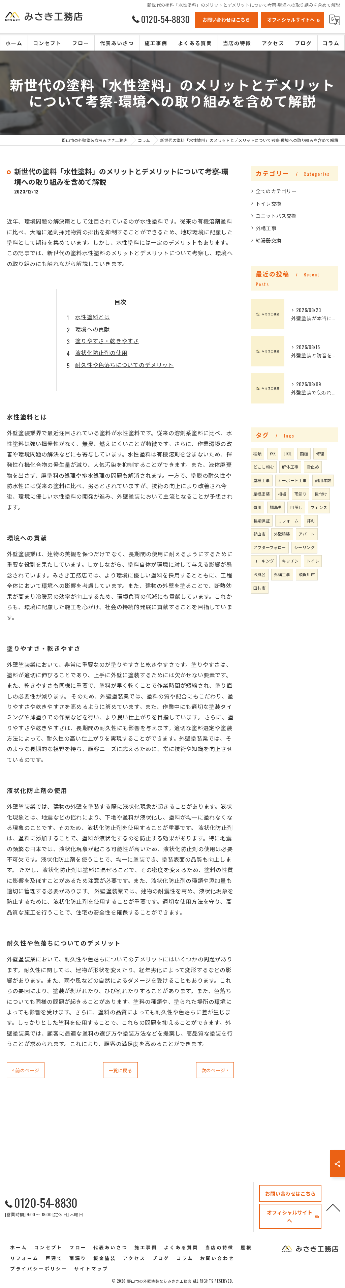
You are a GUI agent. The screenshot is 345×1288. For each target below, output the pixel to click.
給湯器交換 (268, 240)
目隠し (296, 507)
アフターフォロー (269, 547)
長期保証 (261, 520)
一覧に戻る (120, 1070)
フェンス (319, 507)
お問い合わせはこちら (226, 19)
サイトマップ (91, 1268)
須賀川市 (307, 574)
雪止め (313, 467)
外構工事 (266, 228)
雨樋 (304, 453)
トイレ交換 (268, 203)
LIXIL (287, 453)
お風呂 (259, 574)
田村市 (259, 588)
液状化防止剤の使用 (101, 352)
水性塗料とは (92, 316)
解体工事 (290, 467)
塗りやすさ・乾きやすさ (107, 340)
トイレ (313, 561)
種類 (257, 453)
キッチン (290, 561)
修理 (320, 453)
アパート (307, 534)
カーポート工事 (292, 480)
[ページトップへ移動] (333, 1207)
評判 (311, 520)
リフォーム (288, 520)
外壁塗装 (282, 534)
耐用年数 (323, 480)
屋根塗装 (261, 494)
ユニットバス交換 (276, 215)
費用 (257, 507)
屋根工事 (261, 480)
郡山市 (259, 534)
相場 (282, 494)
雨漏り (300, 494)
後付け (321, 494)
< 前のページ (25, 1070)
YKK (273, 453)
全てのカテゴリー (276, 190)
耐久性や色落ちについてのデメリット (124, 364)
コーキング (263, 561)
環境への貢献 (92, 329)
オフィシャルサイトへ (291, 19)
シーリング (304, 547)
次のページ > (214, 1070)
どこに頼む (263, 467)
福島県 (276, 507)
